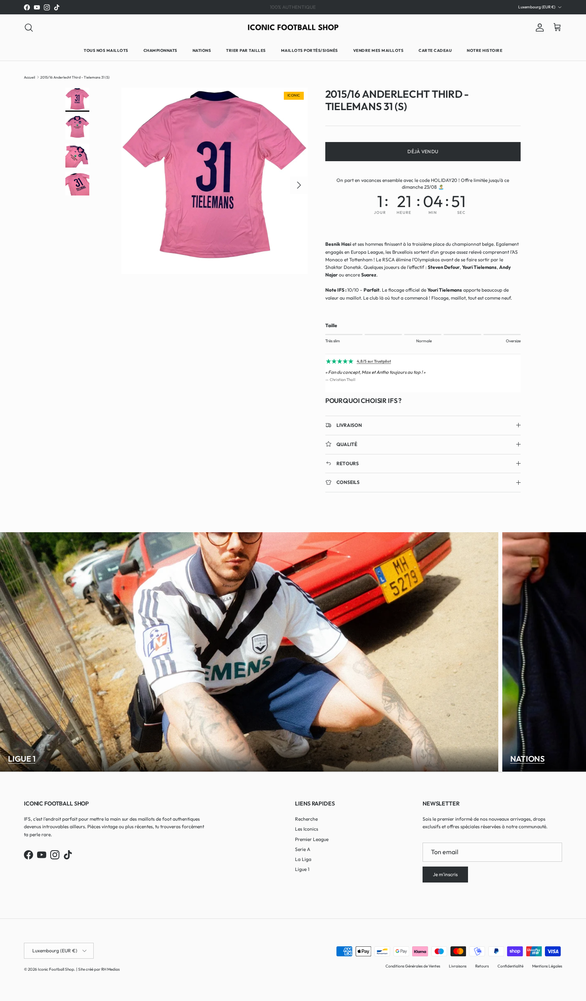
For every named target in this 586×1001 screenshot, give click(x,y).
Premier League (311, 839)
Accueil (29, 77)
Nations (202, 50)
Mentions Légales (547, 966)
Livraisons (457, 966)
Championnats (160, 50)
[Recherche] (28, 27)
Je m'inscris (445, 874)
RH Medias (110, 969)
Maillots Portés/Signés (309, 50)
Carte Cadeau (435, 50)
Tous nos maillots (106, 50)
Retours (482, 966)
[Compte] (538, 27)
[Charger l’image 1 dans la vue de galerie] (214, 181)
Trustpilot (304, 7)
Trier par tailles (246, 50)
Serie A (302, 849)
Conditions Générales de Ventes (412, 966)
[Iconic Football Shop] (293, 27)
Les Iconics (306, 829)
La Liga (303, 859)
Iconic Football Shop (56, 969)
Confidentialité (510, 966)
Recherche (306, 819)
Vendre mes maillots (378, 50)
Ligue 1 (21, 759)
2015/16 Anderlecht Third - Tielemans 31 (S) (75, 77)
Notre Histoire (484, 50)
